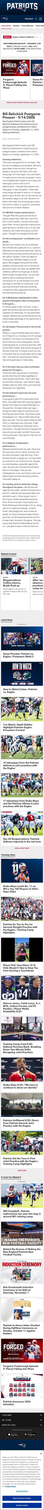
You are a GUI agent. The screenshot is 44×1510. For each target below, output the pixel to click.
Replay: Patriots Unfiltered (23, 37)
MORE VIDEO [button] (22, 1170)
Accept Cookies (22, 1505)
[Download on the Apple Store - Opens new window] (13, 1435)
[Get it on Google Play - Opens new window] (30, 1436)
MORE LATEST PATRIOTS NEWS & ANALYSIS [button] (22, 102)
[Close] (41, 1453)
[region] (22, 1480)
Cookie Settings (22, 1491)
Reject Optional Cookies (22, 1498)
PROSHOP (29, 19)
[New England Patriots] (22, 1446)
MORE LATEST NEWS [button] (22, 848)
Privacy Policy (10, 1486)
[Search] (36, 19)
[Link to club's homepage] (5, 18)
